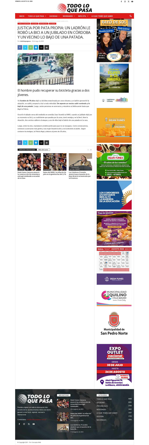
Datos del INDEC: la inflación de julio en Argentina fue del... (80, 415)
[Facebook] (121, 1)
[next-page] (91, 150)
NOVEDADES (68, 16)
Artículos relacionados (27, 150)
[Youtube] (132, 1)
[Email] (41, 47)
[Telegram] (36, 47)
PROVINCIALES (44, 23)
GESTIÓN (20, 169)
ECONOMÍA (47, 169)
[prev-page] (88, 150)
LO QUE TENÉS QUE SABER (102, 16)
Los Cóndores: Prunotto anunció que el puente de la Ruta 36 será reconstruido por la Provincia (80, 175)
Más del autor (43, 150)
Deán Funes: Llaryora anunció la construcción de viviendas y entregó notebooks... (80, 403)
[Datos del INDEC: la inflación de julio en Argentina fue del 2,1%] (54, 162)
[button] (130, 16)
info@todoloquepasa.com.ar (36, 419)
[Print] (46, 47)
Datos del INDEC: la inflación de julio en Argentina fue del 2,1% (54, 173)
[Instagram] (125, 1)
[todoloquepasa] (74, 8)
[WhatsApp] (30, 47)
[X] (128, 1)
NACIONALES (101, 420)
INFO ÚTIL (82, 16)
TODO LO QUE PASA (36, 16)
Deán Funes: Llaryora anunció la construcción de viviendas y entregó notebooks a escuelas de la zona (29, 175)
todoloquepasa (25, 41)
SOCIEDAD (53, 16)
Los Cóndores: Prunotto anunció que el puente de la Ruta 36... (80, 427)
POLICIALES (26, 21)
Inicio (21, 16)
